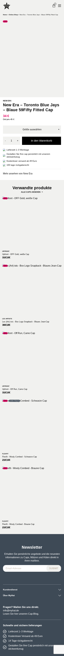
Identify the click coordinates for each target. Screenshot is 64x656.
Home (5, 14)
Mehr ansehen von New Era (17, 173)
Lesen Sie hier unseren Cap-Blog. (21, 614)
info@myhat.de (11, 610)
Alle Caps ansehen (30, 192)
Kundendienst (10, 589)
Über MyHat (9, 595)
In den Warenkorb (41, 140)
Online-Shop (13, 14)
